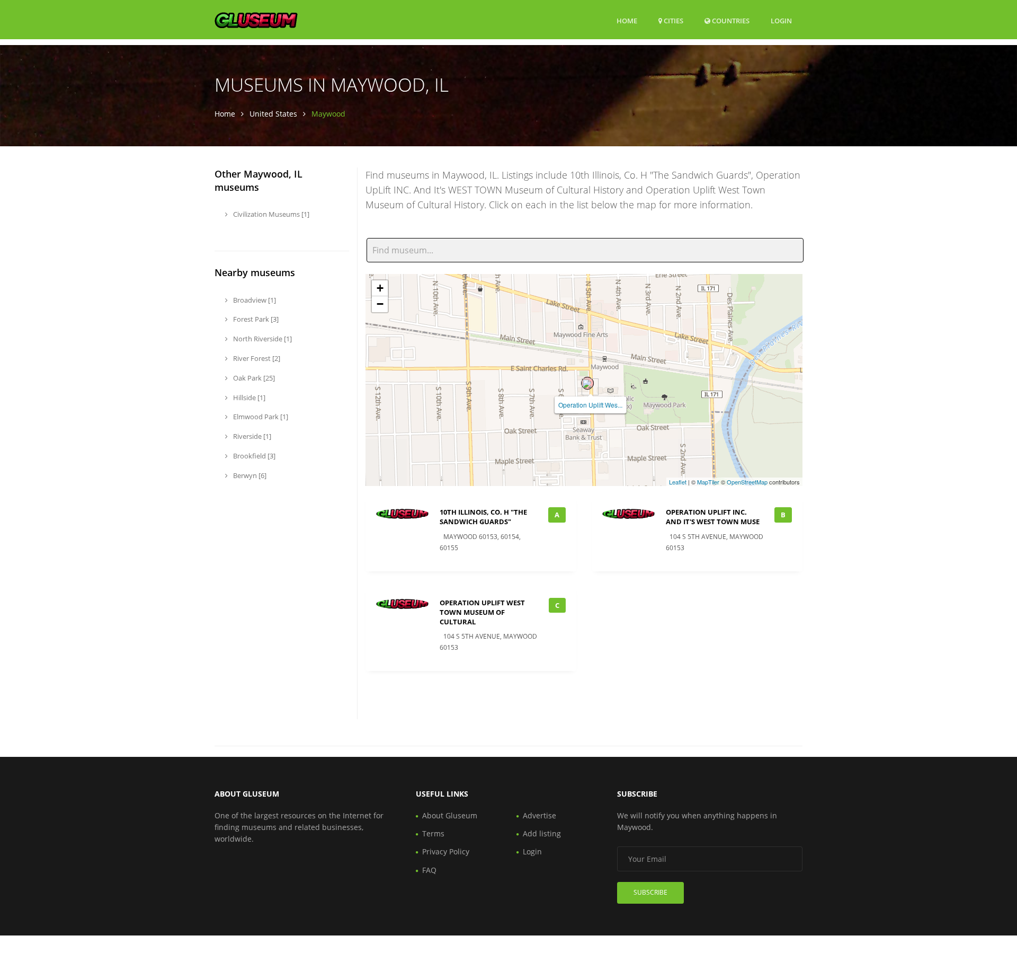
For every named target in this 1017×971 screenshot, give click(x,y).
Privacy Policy (445, 851)
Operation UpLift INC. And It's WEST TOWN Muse (713, 516)
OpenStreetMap (747, 482)
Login (781, 20)
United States (273, 114)
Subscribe (650, 892)
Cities (672, 20)
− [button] (380, 304)
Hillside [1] (248, 397)
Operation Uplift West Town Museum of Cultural (482, 612)
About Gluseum (449, 815)
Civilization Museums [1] (270, 214)
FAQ (429, 870)
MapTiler (708, 482)
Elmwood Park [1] (259, 416)
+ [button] (380, 288)
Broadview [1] (253, 300)
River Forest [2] (255, 358)
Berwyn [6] (248, 475)
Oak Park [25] (253, 378)
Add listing (542, 833)
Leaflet (677, 482)
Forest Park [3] (255, 319)
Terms (433, 833)
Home (627, 20)
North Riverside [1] (261, 338)
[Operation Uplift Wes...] (587, 383)
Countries (730, 20)
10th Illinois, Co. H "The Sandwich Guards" (483, 516)
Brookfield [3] (253, 456)
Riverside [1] (251, 436)
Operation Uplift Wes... (590, 404)
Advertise (539, 815)
